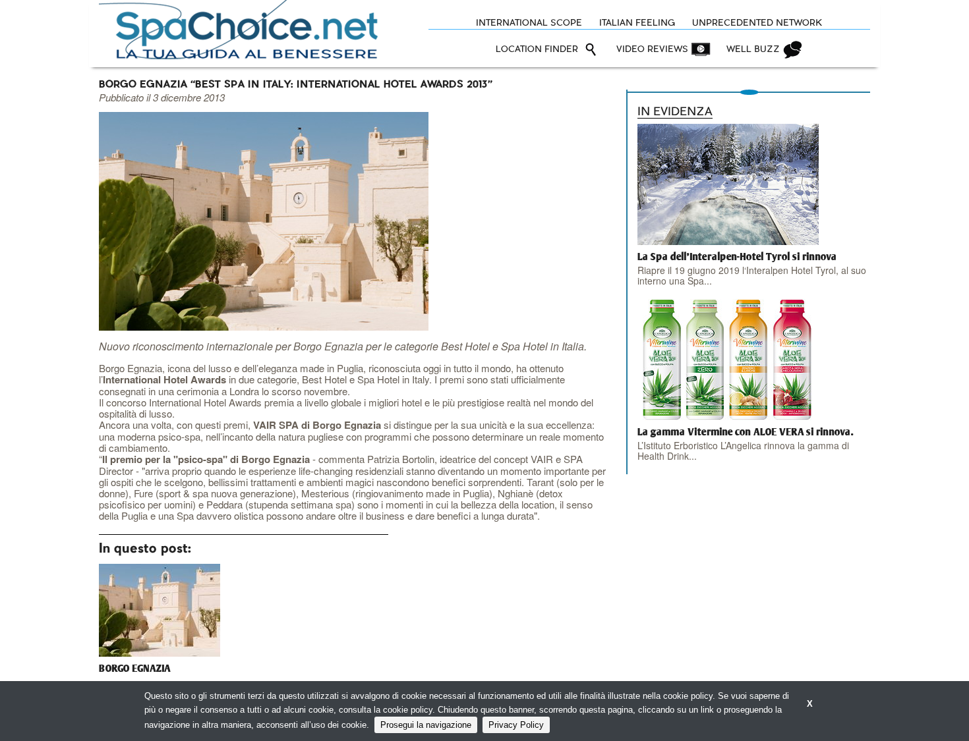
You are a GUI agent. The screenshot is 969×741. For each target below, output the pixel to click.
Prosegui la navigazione (425, 725)
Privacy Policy (516, 725)
